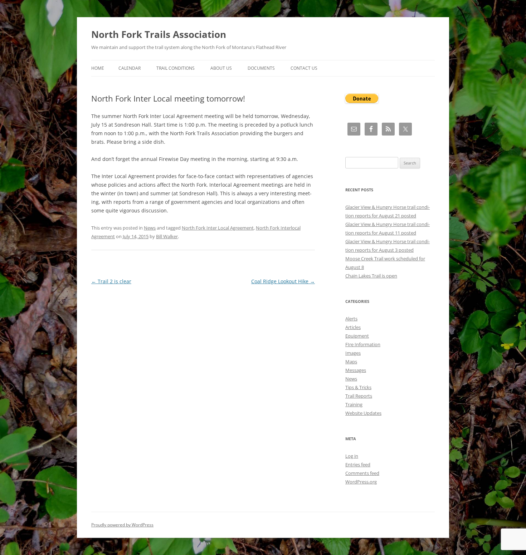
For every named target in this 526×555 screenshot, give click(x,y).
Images (353, 353)
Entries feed (357, 464)
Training (353, 404)
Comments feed (362, 473)
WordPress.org (361, 481)
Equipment (357, 336)
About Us (221, 68)
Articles (353, 327)
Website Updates (363, 413)
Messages (355, 370)
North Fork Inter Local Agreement (218, 228)
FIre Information (362, 344)
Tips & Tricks (358, 387)
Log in (351, 456)
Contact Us (304, 68)
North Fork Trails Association (158, 34)
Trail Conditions (175, 68)
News (150, 228)
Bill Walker (167, 236)
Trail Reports (358, 396)
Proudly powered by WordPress (122, 525)
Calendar (129, 68)
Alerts (351, 318)
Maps (351, 361)
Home (97, 68)
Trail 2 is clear (111, 281)
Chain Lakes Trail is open (371, 275)
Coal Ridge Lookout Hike (283, 281)
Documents (261, 68)
